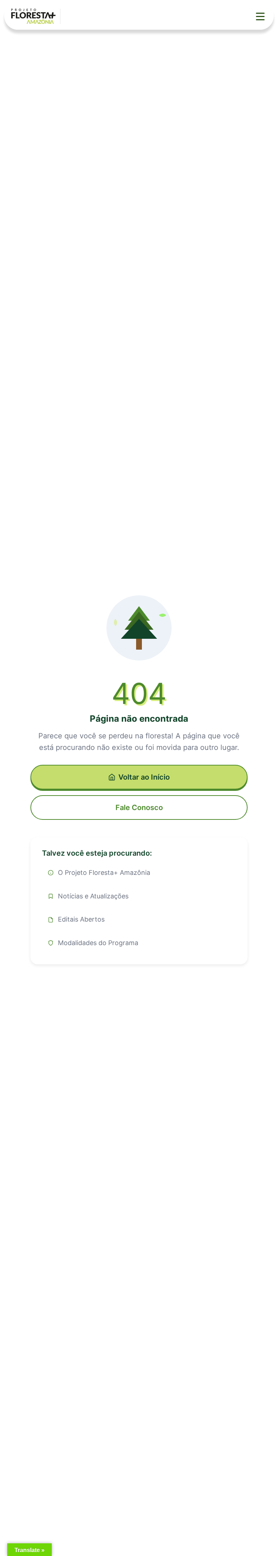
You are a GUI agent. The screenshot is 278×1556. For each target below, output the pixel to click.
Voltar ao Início (144, 777)
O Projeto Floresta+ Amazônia (104, 872)
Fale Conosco (139, 807)
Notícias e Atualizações (93, 896)
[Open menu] (260, 16)
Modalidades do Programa (98, 943)
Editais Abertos (81, 919)
